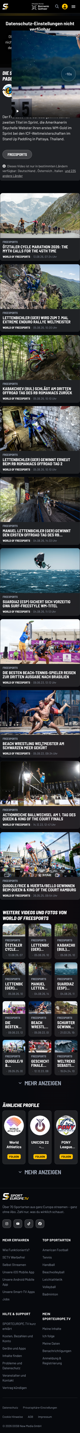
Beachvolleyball (53, 1272)
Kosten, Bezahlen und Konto (17, 1338)
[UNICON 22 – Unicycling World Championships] (40, 1125)
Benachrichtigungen (56, 1351)
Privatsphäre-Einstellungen (40, 1407)
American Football (55, 1250)
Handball (48, 1265)
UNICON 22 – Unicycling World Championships (40, 1144)
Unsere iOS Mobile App (18, 1272)
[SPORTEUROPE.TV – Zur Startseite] (5, 6)
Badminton (50, 1294)
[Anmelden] (65, 6)
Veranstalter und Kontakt (14, 1378)
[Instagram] (6, 1223)
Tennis (47, 1257)
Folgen (14, 1156)
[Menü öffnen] (73, 6)
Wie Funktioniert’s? (16, 1250)
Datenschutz (10, 1407)
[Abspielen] (17, 111)
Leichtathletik (52, 1279)
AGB (30, 1416)
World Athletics (14, 1144)
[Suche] (57, 6)
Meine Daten (51, 1343)
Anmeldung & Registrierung (52, 1360)
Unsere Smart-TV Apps (18, 1292)
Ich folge (48, 1336)
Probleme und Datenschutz (12, 1365)
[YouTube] (18, 1223)
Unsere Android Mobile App (18, 1282)
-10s (68, 74)
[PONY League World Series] (66, 1125)
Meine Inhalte (51, 1329)
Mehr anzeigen (43, 1083)
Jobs (5, 1299)
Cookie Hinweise (12, 1416)
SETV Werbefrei (13, 1257)
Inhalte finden (12, 1356)
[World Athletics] (14, 1125)
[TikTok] (29, 1223)
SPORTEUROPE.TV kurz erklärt (19, 1326)
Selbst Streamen (14, 1265)
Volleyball (49, 1287)
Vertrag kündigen (14, 1388)
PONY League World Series (66, 1144)
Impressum (45, 1416)
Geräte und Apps (14, 1348)
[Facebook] (40, 1223)
